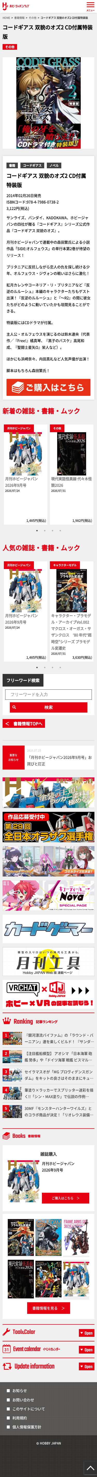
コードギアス (32, 165)
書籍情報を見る (45, 1308)
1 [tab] (37, 530)
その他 (9, 47)
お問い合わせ (23, 1399)
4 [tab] (60, 530)
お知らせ (19, 1390)
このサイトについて (28, 1408)
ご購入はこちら (62, 1198)
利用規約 (19, 1417)
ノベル (54, 165)
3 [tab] (52, 530)
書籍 (12, 165)
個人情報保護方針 (26, 1426)
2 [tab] (44, 530)
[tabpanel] (26, 474)
